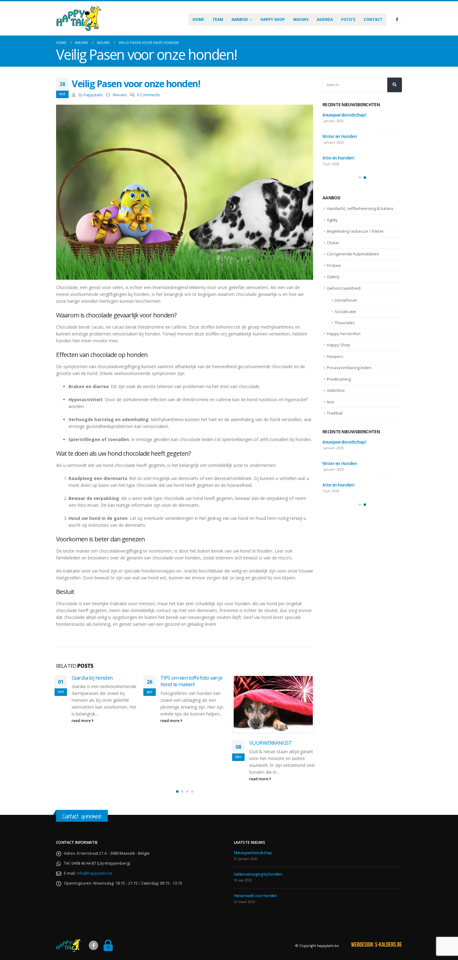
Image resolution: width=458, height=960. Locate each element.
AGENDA (325, 19)
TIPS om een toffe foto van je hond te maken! (103, 681)
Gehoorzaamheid (343, 288)
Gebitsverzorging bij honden (349, 136)
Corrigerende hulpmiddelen (353, 254)
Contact (373, 19)
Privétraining (339, 379)
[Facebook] (397, 19)
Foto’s (348, 19)
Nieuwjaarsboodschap (343, 115)
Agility (332, 220)
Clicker (333, 242)
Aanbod (239, 19)
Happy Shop (272, 19)
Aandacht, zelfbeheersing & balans (360, 208)
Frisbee (334, 265)
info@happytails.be (94, 873)
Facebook (93, 945)
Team (217, 19)
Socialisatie (345, 311)
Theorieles (345, 323)
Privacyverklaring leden (349, 367)
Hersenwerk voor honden (345, 158)
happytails (93, 94)
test (330, 402)
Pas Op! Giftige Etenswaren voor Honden (278, 681)
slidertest (336, 390)
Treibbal (334, 413)
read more (82, 720)
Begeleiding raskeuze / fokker (355, 231)
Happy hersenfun (343, 333)
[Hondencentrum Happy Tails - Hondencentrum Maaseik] (78, 18)
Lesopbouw (346, 300)
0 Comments (148, 94)
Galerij (333, 276)
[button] (177, 791)
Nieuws (300, 19)
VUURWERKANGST (181, 742)
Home (198, 19)
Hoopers (335, 356)
